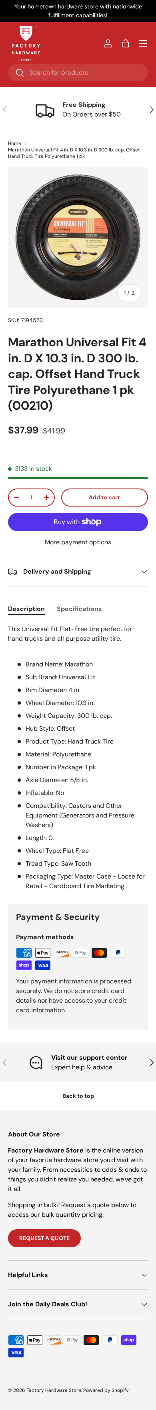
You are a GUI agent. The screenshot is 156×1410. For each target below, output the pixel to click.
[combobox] (78, 72)
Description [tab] (26, 609)
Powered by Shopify (106, 1390)
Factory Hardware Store (53, 1390)
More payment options (78, 542)
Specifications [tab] (79, 609)
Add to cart (104, 497)
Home (14, 143)
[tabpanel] (78, 757)
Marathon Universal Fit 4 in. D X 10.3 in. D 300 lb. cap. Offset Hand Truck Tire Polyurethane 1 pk (74, 153)
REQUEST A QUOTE (44, 1238)
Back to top (78, 1095)
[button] (125, 43)
